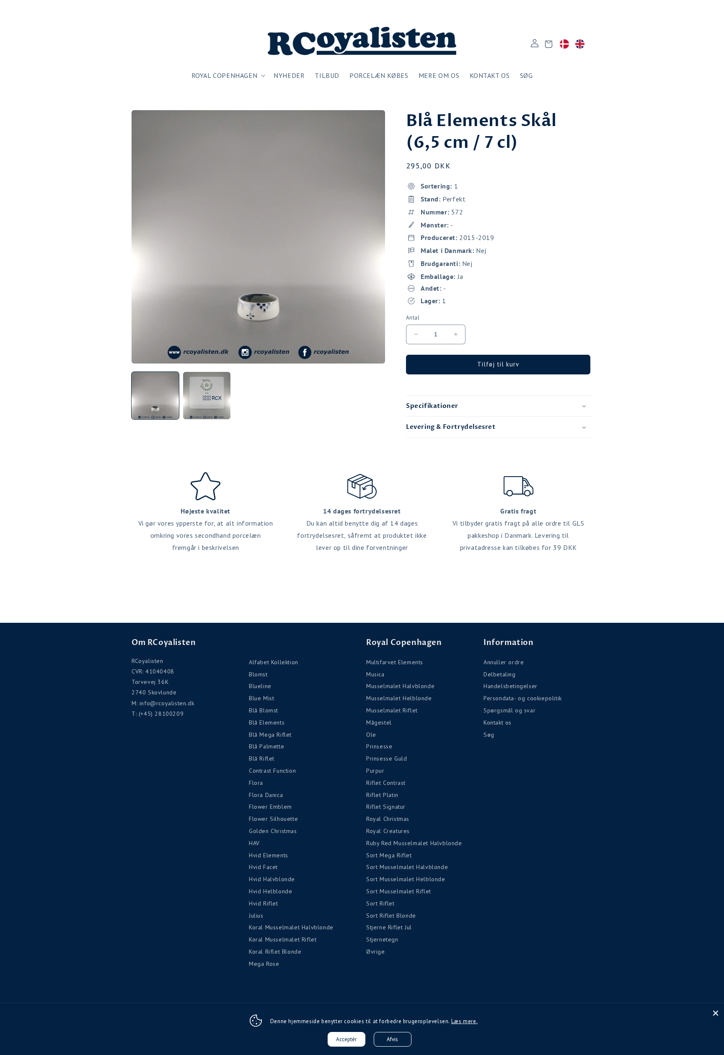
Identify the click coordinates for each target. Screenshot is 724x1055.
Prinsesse (379, 746)
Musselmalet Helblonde (399, 698)
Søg (489, 734)
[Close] (715, 1013)
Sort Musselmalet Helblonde (405, 879)
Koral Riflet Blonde (275, 951)
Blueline (260, 686)
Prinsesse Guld (386, 758)
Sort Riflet (380, 903)
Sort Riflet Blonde (391, 915)
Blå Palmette (266, 746)
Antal (412, 317)
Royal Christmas (387, 819)
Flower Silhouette (273, 819)
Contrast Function (272, 770)
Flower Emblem (270, 806)
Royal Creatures (388, 831)
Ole (371, 734)
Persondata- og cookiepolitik (523, 698)
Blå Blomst (263, 710)
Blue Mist (261, 698)
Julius (256, 915)
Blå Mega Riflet (270, 734)
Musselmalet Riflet (392, 710)
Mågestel (379, 722)
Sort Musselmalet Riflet (398, 891)
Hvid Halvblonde (272, 879)
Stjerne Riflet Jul (389, 927)
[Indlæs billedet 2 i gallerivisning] (206, 395)
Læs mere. (464, 1021)
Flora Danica (266, 795)
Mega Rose (264, 963)
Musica (375, 674)
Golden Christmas (273, 831)
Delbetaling (500, 674)
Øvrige (375, 951)
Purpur (375, 770)
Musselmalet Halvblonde (400, 686)
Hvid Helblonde (270, 891)
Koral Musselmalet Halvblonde (291, 927)
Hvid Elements (268, 855)
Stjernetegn (382, 939)
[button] (227, 75)
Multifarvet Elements (394, 662)
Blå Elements (266, 722)
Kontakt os (498, 722)
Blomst (258, 674)
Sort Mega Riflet (389, 855)
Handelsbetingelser (511, 686)
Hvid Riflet (263, 903)
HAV (254, 843)
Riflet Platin (382, 795)
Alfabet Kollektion (273, 662)
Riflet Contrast (386, 783)
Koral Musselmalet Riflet (282, 939)
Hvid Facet (263, 867)
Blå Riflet (261, 758)
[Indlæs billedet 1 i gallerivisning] (155, 395)
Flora (256, 783)
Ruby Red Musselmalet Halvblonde (414, 843)
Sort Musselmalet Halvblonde (407, 867)
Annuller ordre (504, 662)
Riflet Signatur (386, 806)
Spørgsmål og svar (509, 710)
